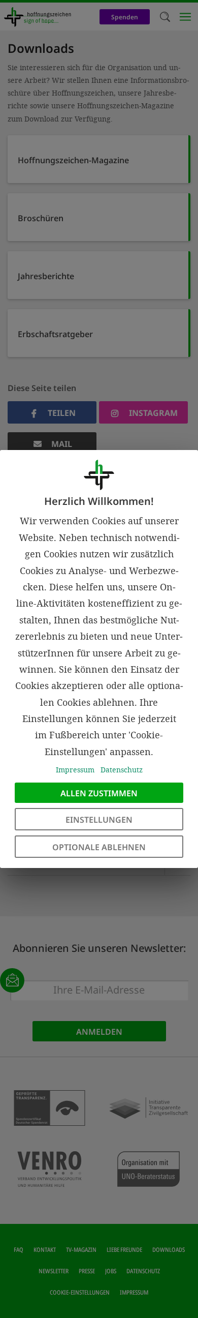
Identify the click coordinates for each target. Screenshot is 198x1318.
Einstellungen (99, 819)
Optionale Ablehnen (99, 847)
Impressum (75, 769)
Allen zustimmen (99, 793)
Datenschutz (122, 769)
